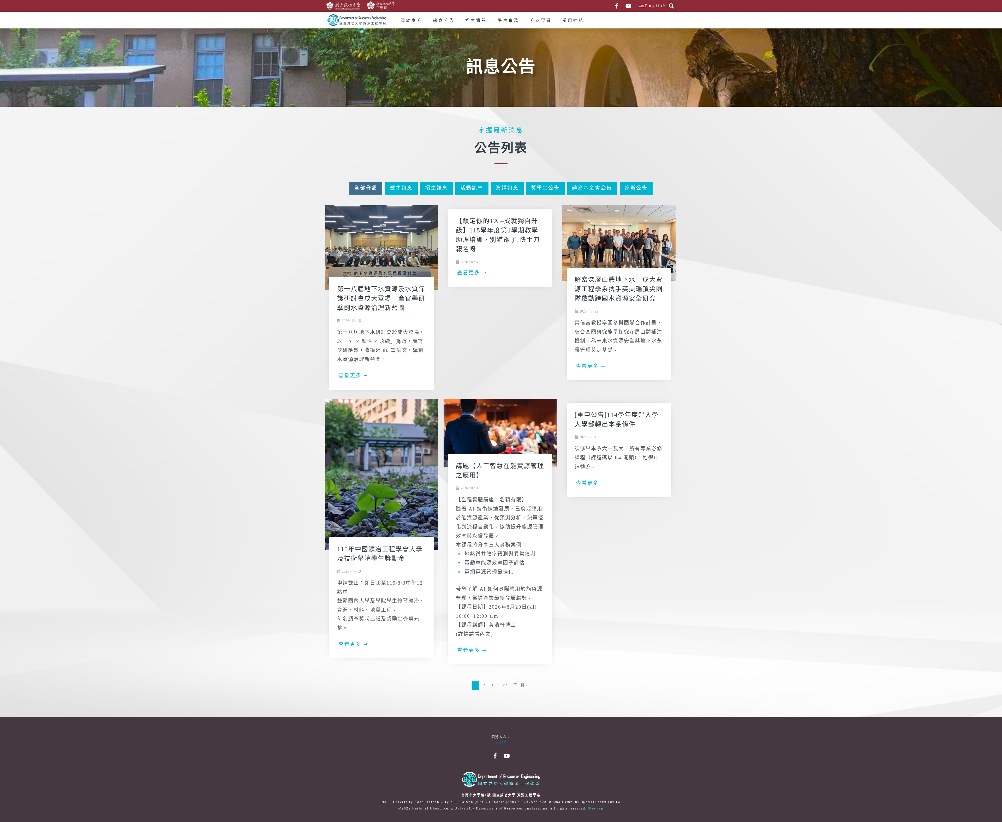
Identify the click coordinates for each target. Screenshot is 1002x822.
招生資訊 (476, 21)
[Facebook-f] (616, 6)
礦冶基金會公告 (592, 188)
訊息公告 (444, 21)
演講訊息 (507, 188)
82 (505, 685)
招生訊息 (436, 188)
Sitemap (596, 808)
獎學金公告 (545, 188)
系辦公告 (636, 188)
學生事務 (509, 21)
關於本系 (411, 21)
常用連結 (573, 21)
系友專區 (541, 21)
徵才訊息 (401, 188)
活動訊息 (471, 188)
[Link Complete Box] (381, 299)
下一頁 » (520, 685)
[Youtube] (628, 6)
